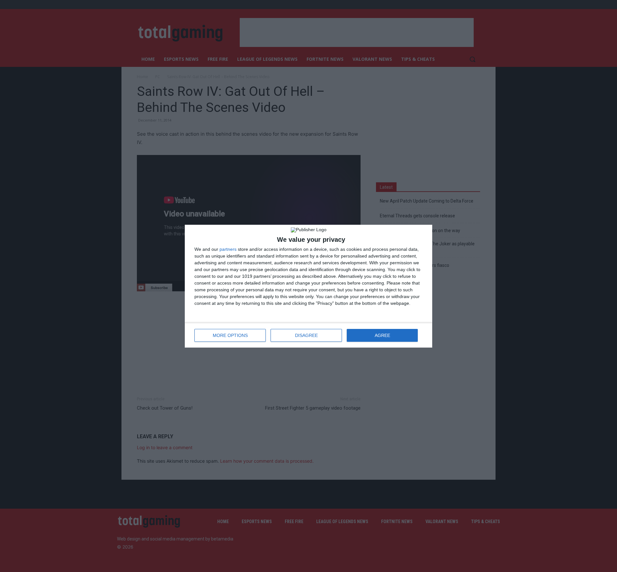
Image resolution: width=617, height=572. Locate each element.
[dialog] (308, 286)
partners (228, 249)
